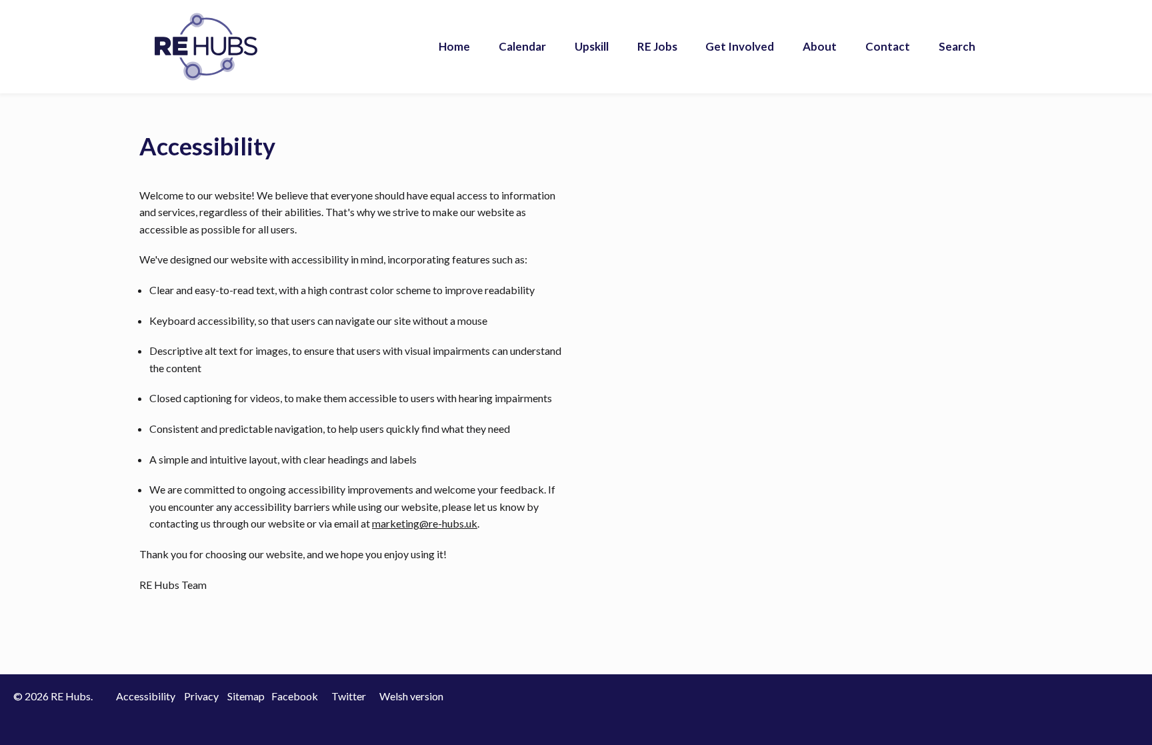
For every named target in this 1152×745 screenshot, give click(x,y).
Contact (887, 46)
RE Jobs (657, 46)
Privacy (201, 696)
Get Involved (739, 46)
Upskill (592, 46)
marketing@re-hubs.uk (424, 523)
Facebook (294, 696)
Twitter (348, 696)
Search (957, 46)
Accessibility (145, 696)
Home (454, 46)
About (820, 46)
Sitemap (246, 696)
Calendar (522, 46)
